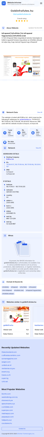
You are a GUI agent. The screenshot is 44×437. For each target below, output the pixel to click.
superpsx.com (7, 410)
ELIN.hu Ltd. (10, 159)
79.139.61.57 (10, 164)
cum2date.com (7, 407)
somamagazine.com (9, 359)
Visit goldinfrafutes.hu (22, 14)
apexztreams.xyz (8, 404)
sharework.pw (7, 400)
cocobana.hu (7, 423)
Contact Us (22, 428)
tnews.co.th (6, 375)
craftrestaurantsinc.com (11, 355)
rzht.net (5, 381)
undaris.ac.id (6, 365)
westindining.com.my (10, 397)
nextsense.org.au (8, 368)
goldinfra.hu (8, 325)
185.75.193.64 (19, 164)
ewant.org (5, 372)
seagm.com (6, 362)
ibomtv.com (6, 394)
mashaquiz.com (8, 413)
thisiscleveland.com (9, 352)
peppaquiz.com (8, 417)
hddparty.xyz (7, 420)
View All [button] (39, 112)
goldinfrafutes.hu (25, 119)
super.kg (5, 378)
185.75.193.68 (29, 164)
